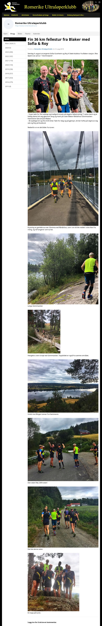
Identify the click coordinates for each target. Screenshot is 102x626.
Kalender (36, 34)
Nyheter (6, 15)
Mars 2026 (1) (10, 43)
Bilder (20, 34)
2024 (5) (8, 48)
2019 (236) (9, 69)
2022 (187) (9, 56)
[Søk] (96, 2)
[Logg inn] (99, 2)
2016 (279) (9, 82)
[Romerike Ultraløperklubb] (51, 6)
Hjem (5, 34)
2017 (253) (9, 78)
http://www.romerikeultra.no (26, 26)
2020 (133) (9, 65)
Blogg (12, 34)
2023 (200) (9, 52)
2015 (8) (8, 86)
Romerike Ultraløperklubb (43, 49)
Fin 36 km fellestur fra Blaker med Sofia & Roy (59, 41)
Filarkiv (27, 34)
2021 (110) (9, 61)
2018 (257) (9, 73)
